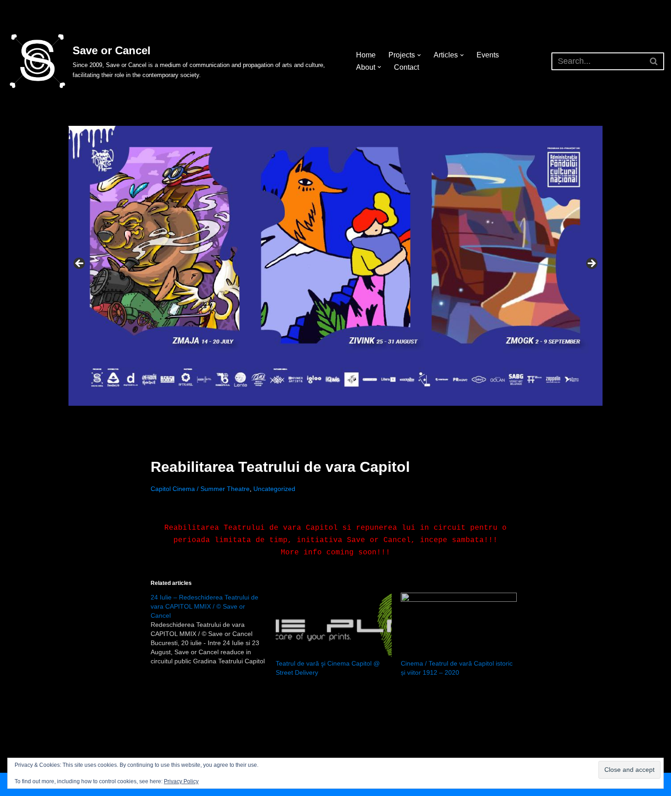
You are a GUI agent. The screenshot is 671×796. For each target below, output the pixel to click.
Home (366, 55)
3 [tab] (330, 416)
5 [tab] (351, 416)
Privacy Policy (181, 781)
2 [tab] (319, 416)
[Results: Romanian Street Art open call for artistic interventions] (335, 266)
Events (488, 55)
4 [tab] (340, 416)
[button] (419, 55)
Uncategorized (274, 488)
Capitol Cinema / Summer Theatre (200, 488)
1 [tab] (309, 416)
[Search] (654, 61)
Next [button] (591, 264)
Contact (406, 67)
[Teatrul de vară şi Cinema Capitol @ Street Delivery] (334, 626)
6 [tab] (361, 416)
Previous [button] (80, 264)
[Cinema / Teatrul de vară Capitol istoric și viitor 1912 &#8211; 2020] (459, 626)
